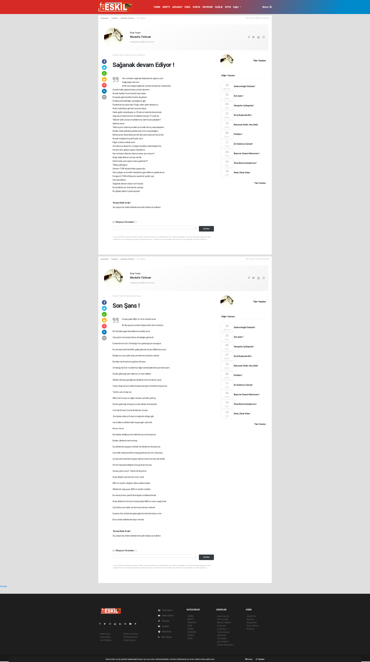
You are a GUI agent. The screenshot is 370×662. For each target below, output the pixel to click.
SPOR (228, 7)
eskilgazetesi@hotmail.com (142, 42)
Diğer (236, 7)
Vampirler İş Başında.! (244, 105)
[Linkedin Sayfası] (121, 624)
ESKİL (187, 7)
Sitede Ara (251, 616)
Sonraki (3, 586)
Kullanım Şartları (131, 634)
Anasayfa (105, 18)
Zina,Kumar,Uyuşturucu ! (245, 163)
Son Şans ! (239, 96)
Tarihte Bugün (223, 632)
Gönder (206, 229)
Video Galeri (167, 615)
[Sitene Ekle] (137, 624)
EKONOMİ (207, 7)
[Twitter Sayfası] (106, 624)
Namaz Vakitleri (224, 622)
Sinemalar (221, 635)
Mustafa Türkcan (127, 18)
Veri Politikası (105, 640)
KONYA (196, 7)
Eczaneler (221, 626)
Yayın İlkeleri (105, 637)
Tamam (260, 659)
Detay (249, 659)
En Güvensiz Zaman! (243, 144)
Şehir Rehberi (223, 641)
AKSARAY (177, 7)
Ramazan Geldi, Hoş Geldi (246, 124)
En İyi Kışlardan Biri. (243, 115)
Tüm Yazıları (259, 60)
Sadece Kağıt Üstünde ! (244, 86)
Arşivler (165, 626)
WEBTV (166, 7)
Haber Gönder (130, 640)
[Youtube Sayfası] (116, 624)
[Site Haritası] (131, 624)
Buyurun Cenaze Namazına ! (247, 153)
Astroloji (250, 629)
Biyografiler (252, 622)
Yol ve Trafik (222, 619)
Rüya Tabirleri (253, 626)
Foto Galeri (167, 610)
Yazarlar (114, 18)
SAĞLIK (219, 7)
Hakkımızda (105, 634)
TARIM (156, 7)
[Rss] (126, 624)
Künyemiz (166, 631)
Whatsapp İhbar (131, 637)
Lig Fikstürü (222, 629)
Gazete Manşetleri (225, 645)
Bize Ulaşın (166, 637)
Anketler (250, 619)
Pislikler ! (238, 134)
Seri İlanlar (221, 638)
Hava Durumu (223, 616)
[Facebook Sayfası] (101, 624)
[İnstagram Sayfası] (111, 624)
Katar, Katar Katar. (242, 172)
